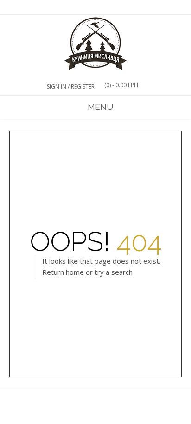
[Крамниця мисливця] (95, 44)
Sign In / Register (71, 86)
